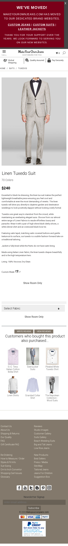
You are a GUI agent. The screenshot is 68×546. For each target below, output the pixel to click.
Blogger (37, 487)
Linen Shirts (13, 395)
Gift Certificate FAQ (10, 444)
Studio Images (41, 430)
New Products (41, 455)
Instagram (49, 487)
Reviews (38, 426)
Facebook (19, 487)
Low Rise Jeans (41, 448)
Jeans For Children (43, 473)
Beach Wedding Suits (44, 441)
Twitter (31, 487)
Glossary (5, 477)
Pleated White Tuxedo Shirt (52, 368)
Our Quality (6, 437)
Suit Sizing (6, 466)
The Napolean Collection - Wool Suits (52, 398)
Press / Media (41, 462)
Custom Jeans (19, 24)
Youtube (25, 487)
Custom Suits (44, 24)
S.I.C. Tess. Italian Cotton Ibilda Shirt (13, 369)
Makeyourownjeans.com (37, 512)
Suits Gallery (40, 437)
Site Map (38, 466)
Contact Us (6, 426)
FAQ (3, 441)
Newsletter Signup (34, 496)
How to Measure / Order (13, 458)
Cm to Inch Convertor (11, 469)
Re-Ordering (6, 455)
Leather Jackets (32, 29)
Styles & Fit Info (8, 462)
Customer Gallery (42, 433)
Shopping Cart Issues (11, 473)
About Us (5, 430)
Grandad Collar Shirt (32, 396)
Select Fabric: (12, 308)
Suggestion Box (42, 477)
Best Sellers (40, 458)
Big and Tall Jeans (43, 444)
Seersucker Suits (32, 368)
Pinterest (43, 487)
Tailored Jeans (41, 469)
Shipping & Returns (10, 433)
